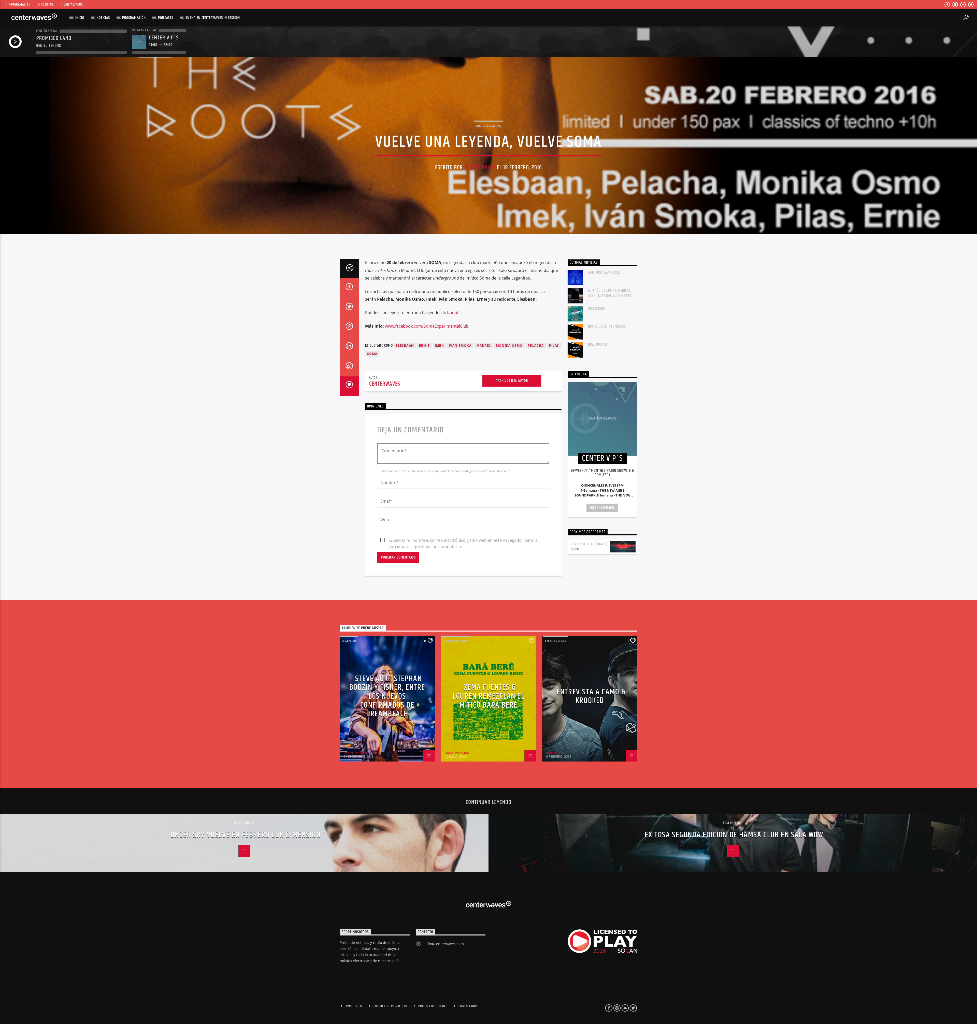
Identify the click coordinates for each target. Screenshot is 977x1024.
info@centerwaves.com (444, 943)
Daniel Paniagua (355, 753)
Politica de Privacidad (390, 1006)
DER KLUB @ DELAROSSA (607, 326)
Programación (20, 4)
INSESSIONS (596, 308)
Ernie (424, 345)
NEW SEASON (597, 344)
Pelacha (536, 345)
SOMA (372, 354)
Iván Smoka (460, 345)
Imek (439, 345)
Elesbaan (405, 345)
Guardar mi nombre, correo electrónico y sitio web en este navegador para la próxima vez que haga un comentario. (463, 540)
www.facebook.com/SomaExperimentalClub (427, 326)
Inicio (79, 17)
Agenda (349, 640)
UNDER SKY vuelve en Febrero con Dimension (245, 835)
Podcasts (165, 17)
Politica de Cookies (433, 1006)
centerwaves (479, 167)
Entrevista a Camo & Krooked (590, 696)
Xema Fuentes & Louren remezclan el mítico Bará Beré (488, 696)
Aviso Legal (354, 1006)
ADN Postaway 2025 (604, 272)
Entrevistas (555, 640)
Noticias (47, 4)
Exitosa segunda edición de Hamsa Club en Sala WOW (734, 835)
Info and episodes (602, 507)
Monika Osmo (509, 345)
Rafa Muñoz (555, 753)
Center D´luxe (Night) (589, 544)
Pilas (554, 345)
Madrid (484, 345)
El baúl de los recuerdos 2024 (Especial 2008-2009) (609, 293)
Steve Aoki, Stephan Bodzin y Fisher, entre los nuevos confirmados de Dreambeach (387, 696)
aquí (454, 312)
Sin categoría (488, 125)
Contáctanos (73, 4)
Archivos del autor (512, 380)
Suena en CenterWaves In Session (212, 17)
